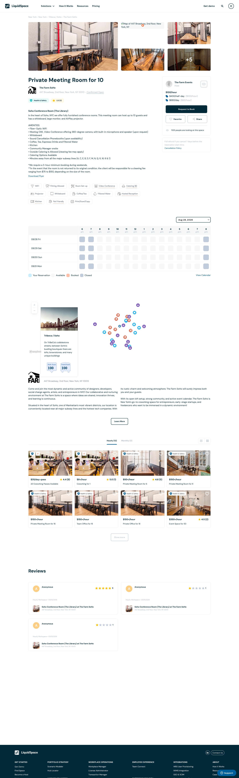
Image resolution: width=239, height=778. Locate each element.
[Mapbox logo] (35, 351)
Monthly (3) (126, 441)
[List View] (201, 441)
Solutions (46, 6)
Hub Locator (53, 770)
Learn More (119, 421)
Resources (82, 6)
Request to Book (186, 109)
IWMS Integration (181, 770)
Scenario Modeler (55, 766)
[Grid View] (207, 441)
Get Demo (19, 766)
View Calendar (203, 275)
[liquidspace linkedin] (207, 752)
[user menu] (231, 6)
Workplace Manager (97, 766)
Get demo (209, 6)
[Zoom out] (34, 310)
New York (32, 17)
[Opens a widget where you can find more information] (226, 773)
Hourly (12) (112, 441)
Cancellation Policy (173, 148)
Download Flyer (36, 176)
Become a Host (21, 774)
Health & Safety (40, 100)
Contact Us (217, 752)
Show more (119, 537)
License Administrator (98, 770)
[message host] (204, 84)
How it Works (66, 6)
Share (199, 119)
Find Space (20, 770)
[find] (222, 6)
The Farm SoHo (70, 17)
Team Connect (138, 766)
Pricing (96, 6)
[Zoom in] (34, 305)
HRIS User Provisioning (183, 766)
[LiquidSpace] (26, 752)
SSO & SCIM (178, 774)
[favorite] (175, 119)
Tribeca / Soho (55, 17)
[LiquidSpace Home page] (16, 6)
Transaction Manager (97, 774)
